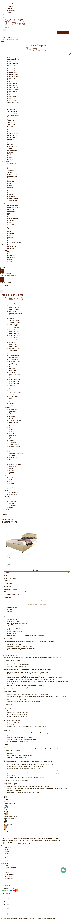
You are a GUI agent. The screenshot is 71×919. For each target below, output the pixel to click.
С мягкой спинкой (12, 198)
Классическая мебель (14, 67)
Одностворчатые (12, 109)
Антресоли (10, 108)
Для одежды (11, 120)
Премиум (10, 228)
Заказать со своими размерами (36, 604)
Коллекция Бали (12, 69)
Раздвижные (11, 259)
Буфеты (9, 157)
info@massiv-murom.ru (41, 838)
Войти (6, 17)
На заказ (10, 130)
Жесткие (10, 215)
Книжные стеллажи (13, 128)
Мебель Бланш (12, 85)
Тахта (9, 202)
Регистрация (6, 15)
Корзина (2, 283)
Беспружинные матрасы (14, 207)
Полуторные (11, 165)
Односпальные (12, 163)
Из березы (10, 181)
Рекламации (8, 885)
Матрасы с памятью (13, 218)
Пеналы (9, 132)
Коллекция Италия (13, 59)
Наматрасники (11, 211)
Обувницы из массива (14, 242)
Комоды (6, 230)
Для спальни (11, 124)
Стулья (9, 261)
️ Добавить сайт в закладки (37, 844)
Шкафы (6, 106)
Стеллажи (10, 144)
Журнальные (11, 252)
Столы (6, 250)
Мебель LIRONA (12, 80)
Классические (11, 239)
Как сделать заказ (10, 882)
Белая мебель (11, 65)
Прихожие (10, 156)
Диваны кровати (12, 176)
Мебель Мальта (12, 98)
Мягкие (9, 222)
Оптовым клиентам (10, 880)
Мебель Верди (11, 58)
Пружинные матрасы (13, 206)
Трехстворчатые (12, 113)
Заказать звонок (63, 33)
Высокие (10, 213)
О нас (8, 1)
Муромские (10, 220)
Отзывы (7, 872)
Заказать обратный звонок (21, 838)
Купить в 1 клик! (37, 601)
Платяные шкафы (12, 133)
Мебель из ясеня (12, 95)
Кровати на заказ (12, 189)
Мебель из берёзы (13, 89)
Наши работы (10, 10)
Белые (9, 178)
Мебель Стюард (12, 100)
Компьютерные (12, 254)
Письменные (11, 257)
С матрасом (11, 196)
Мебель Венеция (12, 63)
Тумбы (6, 244)
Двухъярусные (11, 170)
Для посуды (11, 122)
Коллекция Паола (12, 71)
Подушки (10, 226)
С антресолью (11, 141)
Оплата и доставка (12, 3)
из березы (10, 126)
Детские (9, 172)
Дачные (9, 180)
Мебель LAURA (12, 78)
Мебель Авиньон (12, 83)
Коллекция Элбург (12, 74)
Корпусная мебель (13, 76)
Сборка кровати (9, 874)
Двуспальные (11, 167)
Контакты (9, 5)
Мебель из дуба (12, 93)
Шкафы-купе (11, 154)
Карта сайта (8, 884)
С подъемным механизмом (15, 169)
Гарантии (9, 8)
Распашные (11, 139)
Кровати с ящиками (13, 174)
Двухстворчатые (12, 111)
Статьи (8, 12)
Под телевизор (11, 246)
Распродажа (8, 876)
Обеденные (11, 255)
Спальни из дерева (13, 102)
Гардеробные (11, 117)
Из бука (9, 183)
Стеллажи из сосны (13, 146)
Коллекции (7, 56)
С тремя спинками (13, 200)
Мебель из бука (12, 91)
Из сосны (10, 187)
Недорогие (10, 191)
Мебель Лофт (11, 96)
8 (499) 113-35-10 (5, 274)
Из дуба (9, 185)
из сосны (10, 159)
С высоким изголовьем (14, 193)
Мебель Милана (12, 61)
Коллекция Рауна (12, 72)
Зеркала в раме (12, 104)
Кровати (6, 161)
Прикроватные (11, 248)
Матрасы (6, 204)
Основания (10, 224)
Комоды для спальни (13, 241)
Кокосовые (10, 217)
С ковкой (10, 194)
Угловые (9, 148)
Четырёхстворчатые (13, 115)
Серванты (10, 143)
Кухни (5, 263)
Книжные (10, 152)
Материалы (9, 6)
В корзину (37, 570)
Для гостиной (11, 119)
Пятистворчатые (12, 135)
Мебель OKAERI (12, 82)
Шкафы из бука (12, 150)
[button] (69, 572)
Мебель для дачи (12, 87)
